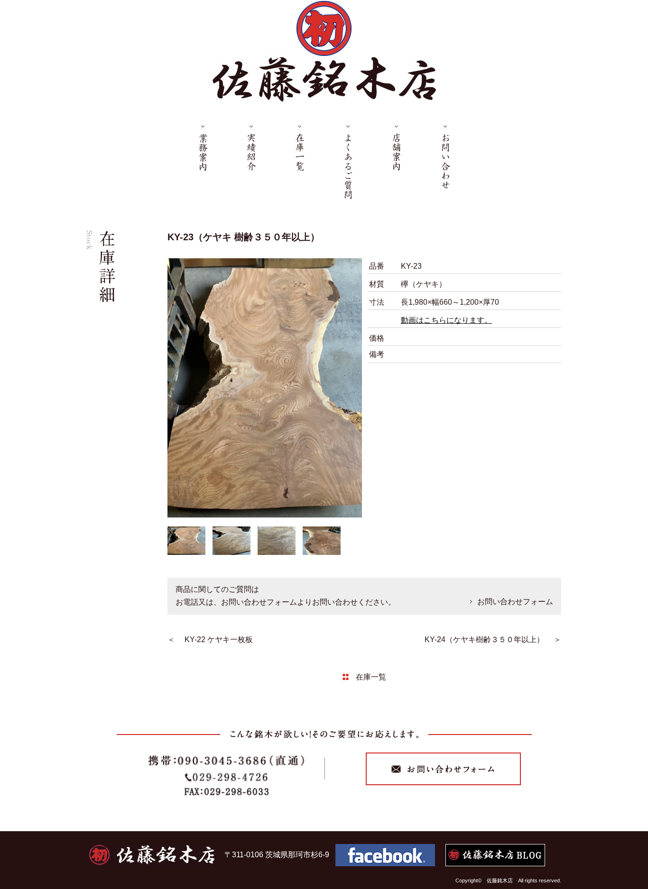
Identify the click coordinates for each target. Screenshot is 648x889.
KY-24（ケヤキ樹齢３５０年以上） (484, 639)
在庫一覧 (371, 676)
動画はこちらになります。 (446, 320)
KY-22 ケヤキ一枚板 (219, 639)
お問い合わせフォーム (515, 601)
